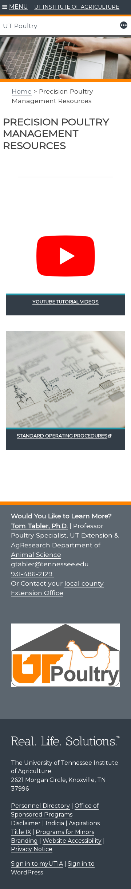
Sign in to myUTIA (37, 863)
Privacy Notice (31, 849)
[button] (15, 7)
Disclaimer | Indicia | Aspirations (55, 823)
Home (22, 91)
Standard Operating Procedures (62, 435)
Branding (24, 840)
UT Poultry (20, 25)
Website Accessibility (72, 840)
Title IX (21, 832)
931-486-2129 (32, 574)
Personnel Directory (40, 805)
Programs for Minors (65, 832)
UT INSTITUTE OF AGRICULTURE (76, 7)
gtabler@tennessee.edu (50, 564)
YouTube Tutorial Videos (65, 301)
